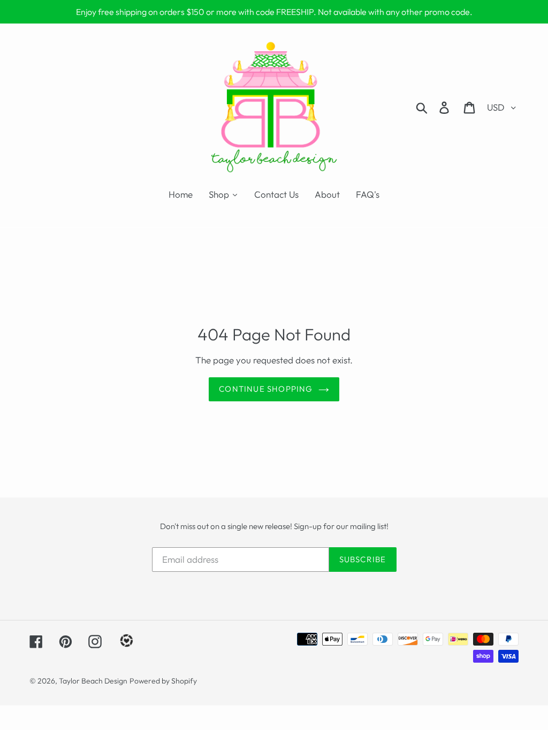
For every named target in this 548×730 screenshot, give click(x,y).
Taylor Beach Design (93, 681)
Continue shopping (266, 389)
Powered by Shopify (163, 681)
